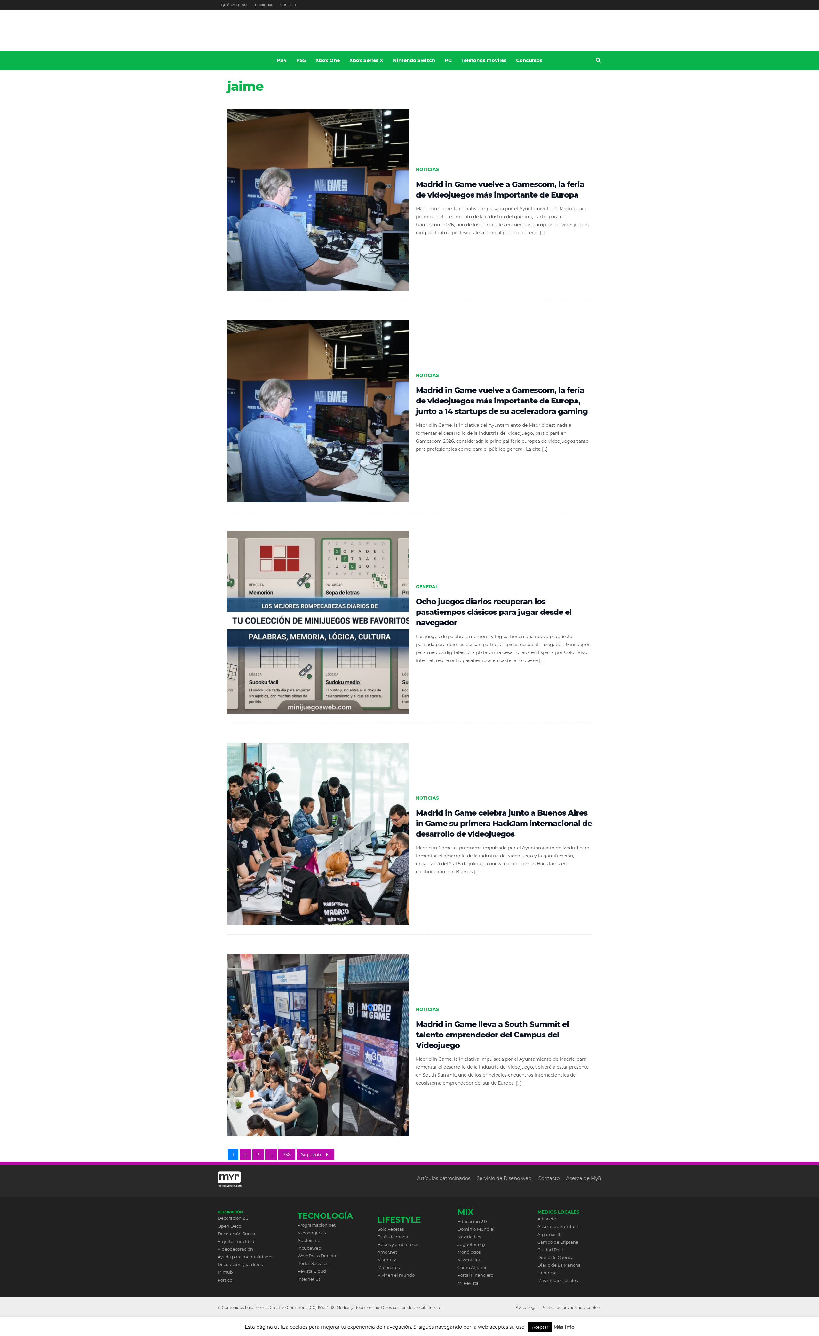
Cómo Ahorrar (472, 1267)
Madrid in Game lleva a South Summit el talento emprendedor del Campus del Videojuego (492, 1035)
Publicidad (264, 5)
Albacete (546, 1218)
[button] (598, 61)
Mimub (225, 1272)
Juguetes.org (471, 1244)
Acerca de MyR (583, 1178)
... (271, 1155)
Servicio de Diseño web (504, 1178)
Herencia (547, 1272)
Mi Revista (468, 1282)
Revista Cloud (312, 1271)
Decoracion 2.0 (233, 1218)
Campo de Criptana (557, 1242)
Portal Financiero (475, 1274)
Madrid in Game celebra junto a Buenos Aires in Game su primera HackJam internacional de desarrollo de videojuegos (504, 823)
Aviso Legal (526, 1307)
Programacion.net (317, 1225)
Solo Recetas (391, 1228)
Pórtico (225, 1280)
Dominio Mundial (476, 1228)
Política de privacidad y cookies (571, 1307)
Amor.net (387, 1251)
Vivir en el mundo (396, 1274)
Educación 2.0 (472, 1221)
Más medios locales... (559, 1280)
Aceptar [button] (540, 1327)
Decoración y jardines (240, 1264)
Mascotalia (468, 1259)
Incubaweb (309, 1248)
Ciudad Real (550, 1249)
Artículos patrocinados (443, 1178)
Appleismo (309, 1240)
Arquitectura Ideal (237, 1241)
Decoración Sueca (236, 1233)
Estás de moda (393, 1236)
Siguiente (311, 1155)
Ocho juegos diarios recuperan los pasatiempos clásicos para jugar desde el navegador (494, 612)
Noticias (427, 169)
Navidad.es (469, 1236)
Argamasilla (550, 1234)
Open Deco (229, 1226)
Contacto (288, 5)
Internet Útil (310, 1279)
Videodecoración (235, 1249)
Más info (564, 1327)
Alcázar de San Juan (558, 1226)
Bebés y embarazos (398, 1244)
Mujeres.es (389, 1267)
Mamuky (387, 1259)
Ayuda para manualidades (245, 1256)
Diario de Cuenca (555, 1257)
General (427, 587)
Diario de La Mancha (559, 1265)
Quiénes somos (234, 5)
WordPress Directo (317, 1255)
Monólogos (469, 1251)
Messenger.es (312, 1232)
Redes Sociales (313, 1263)
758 (287, 1155)
